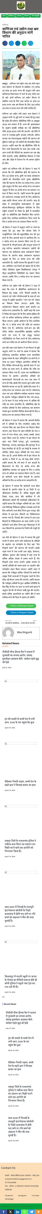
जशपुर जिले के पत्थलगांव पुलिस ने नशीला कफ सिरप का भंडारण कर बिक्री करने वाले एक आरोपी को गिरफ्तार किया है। (20, 846)
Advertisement (26, 1206)
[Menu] (37, 5)
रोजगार (26, 15)
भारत (4, 15)
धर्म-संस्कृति (35, 15)
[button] (5, 43)
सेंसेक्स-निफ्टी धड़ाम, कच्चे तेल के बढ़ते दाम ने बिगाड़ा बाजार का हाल (20, 783)
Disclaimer (5, 1206)
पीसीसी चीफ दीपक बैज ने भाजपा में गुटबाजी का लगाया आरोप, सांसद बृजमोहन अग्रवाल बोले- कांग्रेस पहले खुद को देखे (20, 657)
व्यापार (19, 15)
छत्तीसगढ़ (11, 15)
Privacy (15, 1206)
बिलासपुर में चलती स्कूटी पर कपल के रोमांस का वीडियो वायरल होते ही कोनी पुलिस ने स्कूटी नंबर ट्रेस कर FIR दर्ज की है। (21, 982)
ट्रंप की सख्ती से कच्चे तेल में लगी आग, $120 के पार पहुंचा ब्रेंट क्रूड (20, 721)
